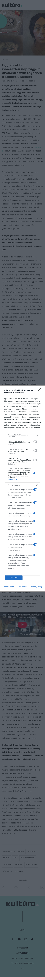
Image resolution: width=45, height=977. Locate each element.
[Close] (40, 390)
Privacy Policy (36, 587)
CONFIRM (14, 577)
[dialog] (22, 488)
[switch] (35, 442)
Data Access (22, 587)
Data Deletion (8, 587)
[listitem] (22, 435)
